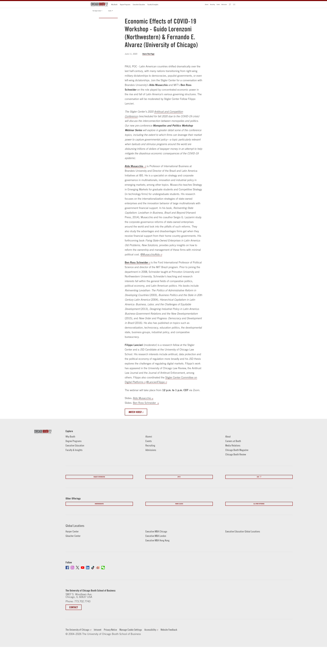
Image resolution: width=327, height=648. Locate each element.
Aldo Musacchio (134, 166)
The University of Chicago (77, 629)
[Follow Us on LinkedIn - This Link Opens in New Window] (87, 567)
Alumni (206, 4)
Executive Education (139, 4)
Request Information (99, 477)
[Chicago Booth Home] (99, 4)
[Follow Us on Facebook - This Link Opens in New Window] (67, 567)
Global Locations (75, 526)
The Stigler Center (97, 10)
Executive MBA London (155, 535)
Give (258, 477)
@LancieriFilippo (155, 382)
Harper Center (72, 531)
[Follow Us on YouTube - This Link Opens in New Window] (82, 567)
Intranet (97, 629)
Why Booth (114, 4)
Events (218, 4)
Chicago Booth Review (235, 454)
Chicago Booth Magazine (236, 450)
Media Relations (232, 445)
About (228, 436)
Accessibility (150, 629)
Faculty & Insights (152, 4)
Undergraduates (99, 504)
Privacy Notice (110, 629)
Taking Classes (179, 504)
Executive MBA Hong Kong (157, 540)
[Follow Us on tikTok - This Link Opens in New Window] (93, 567)
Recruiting (212, 4)
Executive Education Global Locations (242, 531)
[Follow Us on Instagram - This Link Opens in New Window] (72, 567)
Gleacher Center (73, 535)
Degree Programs (125, 4)
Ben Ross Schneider (136, 262)
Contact (73, 607)
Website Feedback (169, 629)
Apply (179, 477)
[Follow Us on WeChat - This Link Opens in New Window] (103, 567)
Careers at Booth (233, 441)
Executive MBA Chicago (156, 531)
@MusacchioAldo (150, 254)
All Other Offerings (259, 504)
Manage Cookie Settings (130, 629)
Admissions (224, 4)
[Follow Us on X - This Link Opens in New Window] (77, 567)
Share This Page (148, 54)
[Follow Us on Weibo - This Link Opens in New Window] (98, 567)
